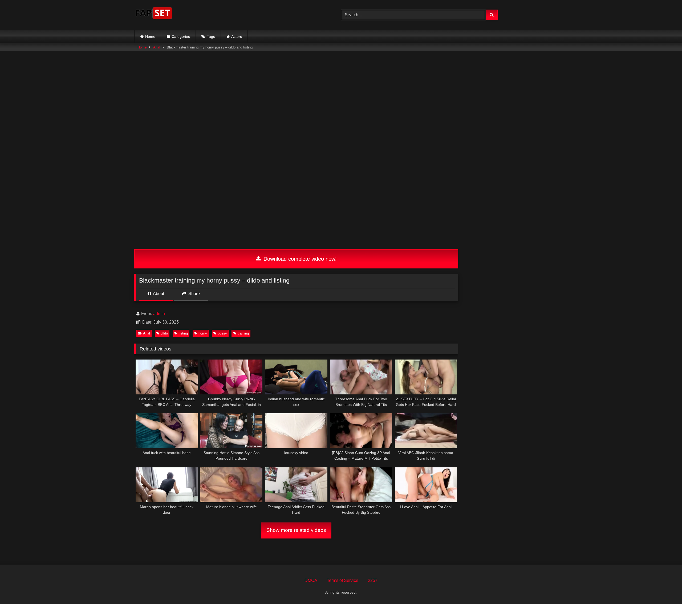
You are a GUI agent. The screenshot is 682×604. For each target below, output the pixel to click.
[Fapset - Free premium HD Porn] (153, 14)
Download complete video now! (299, 259)
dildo (164, 333)
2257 (372, 580)
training (243, 333)
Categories (181, 36)
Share (193, 293)
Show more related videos (296, 530)
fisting (183, 333)
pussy (222, 333)
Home (150, 36)
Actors (236, 36)
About (158, 293)
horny (202, 333)
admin (159, 313)
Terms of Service (342, 580)
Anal (156, 47)
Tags (211, 36)
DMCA (311, 580)
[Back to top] (665, 588)
